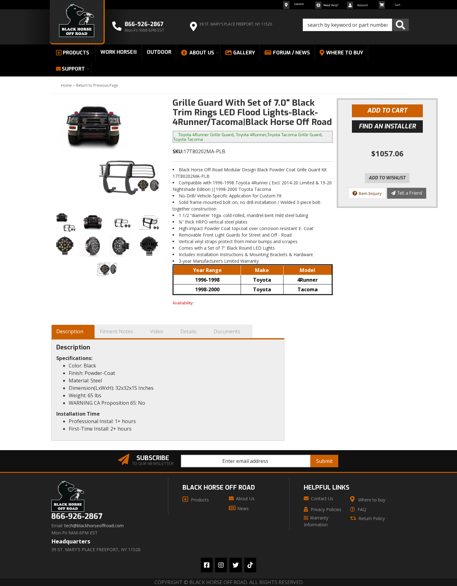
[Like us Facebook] (207, 565)
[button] (356, 25)
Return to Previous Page (97, 85)
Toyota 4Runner (251, 134)
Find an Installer (387, 126)
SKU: (178, 151)
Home (66, 85)
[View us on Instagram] (221, 565)
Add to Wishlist (387, 178)
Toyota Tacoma (188, 139)
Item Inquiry (370, 193)
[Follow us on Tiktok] (250, 565)
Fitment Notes (116, 331)
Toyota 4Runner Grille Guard (205, 134)
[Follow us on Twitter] (235, 565)
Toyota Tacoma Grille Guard (294, 134)
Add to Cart (387, 110)
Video (156, 331)
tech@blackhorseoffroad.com (94, 525)
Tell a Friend (409, 193)
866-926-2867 (76, 516)
